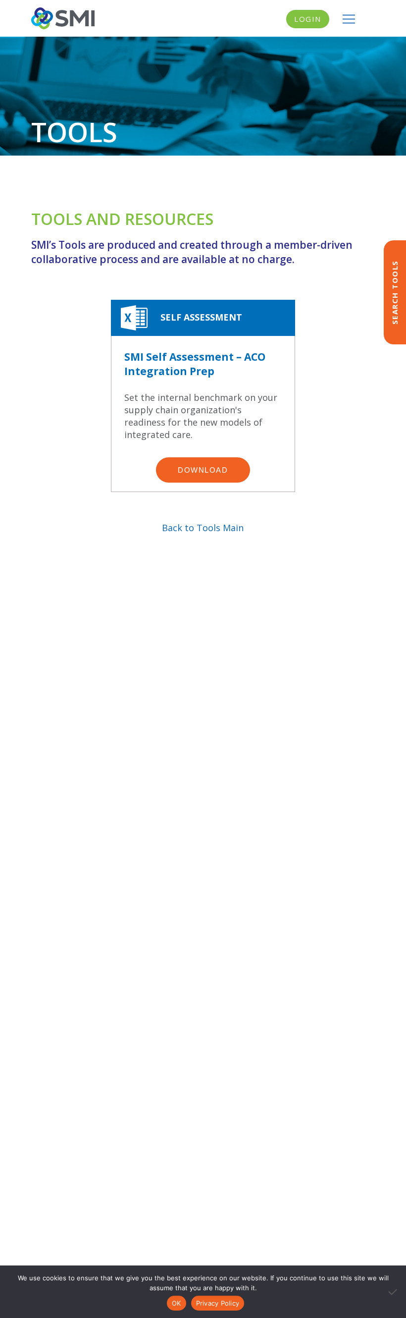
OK (176, 1303)
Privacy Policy (218, 1303)
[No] (394, 1292)
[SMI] (63, 18)
